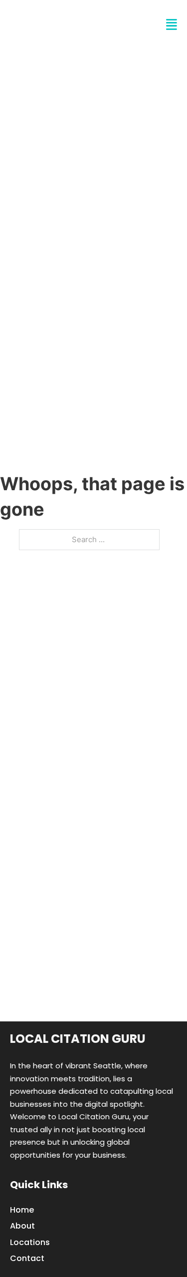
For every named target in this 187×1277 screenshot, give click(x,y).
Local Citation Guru (78, 1038)
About (22, 1226)
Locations (30, 1242)
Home (22, 1210)
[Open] (171, 24)
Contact (27, 1258)
